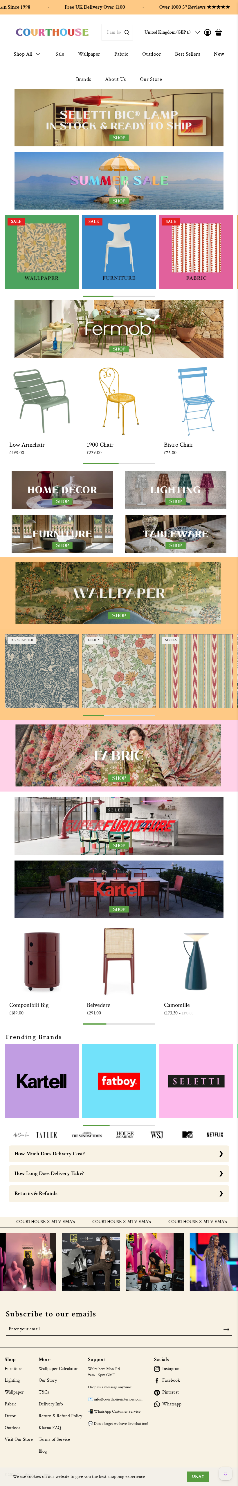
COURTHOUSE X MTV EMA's (85, 1222)
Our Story (48, 1380)
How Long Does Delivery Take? (49, 1173)
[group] (42, 252)
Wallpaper (89, 54)
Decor (10, 1416)
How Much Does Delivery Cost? (50, 1153)
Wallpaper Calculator (58, 1369)
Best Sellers (187, 54)
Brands (83, 79)
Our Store (151, 79)
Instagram (171, 1369)
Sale (59, 54)
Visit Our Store (19, 1439)
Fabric (121, 54)
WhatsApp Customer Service (117, 1411)
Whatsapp (171, 1404)
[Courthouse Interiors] (52, 32)
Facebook (171, 1380)
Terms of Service (54, 1439)
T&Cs (44, 1392)
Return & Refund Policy (60, 1416)
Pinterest (170, 1392)
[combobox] (117, 32)
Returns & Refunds (36, 1193)
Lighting (12, 1380)
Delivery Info (51, 1404)
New (219, 54)
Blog (43, 1451)
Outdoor (151, 54)
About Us (115, 79)
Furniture (13, 1369)
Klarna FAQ (50, 1428)
